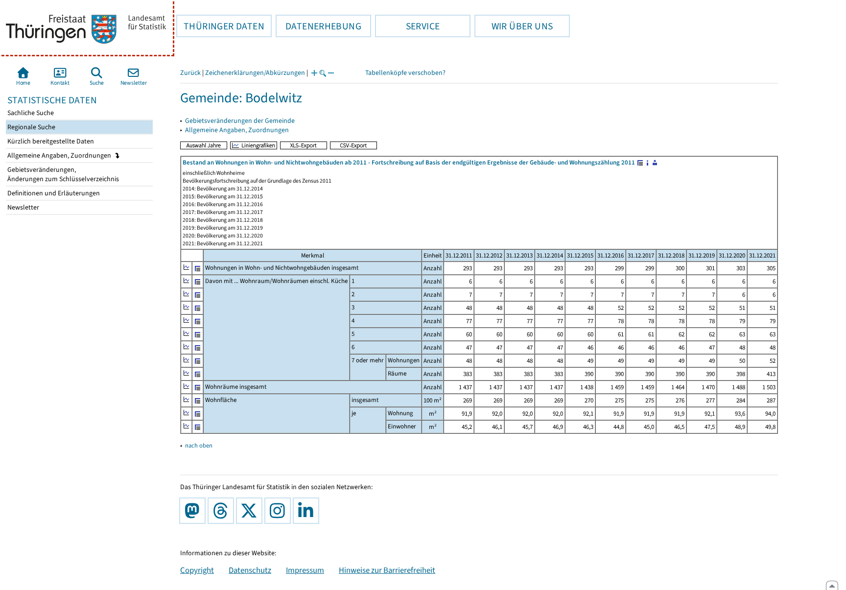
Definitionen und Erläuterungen (53, 193)
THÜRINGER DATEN (220, 26)
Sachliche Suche (30, 113)
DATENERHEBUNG (318, 26)
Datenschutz (250, 570)
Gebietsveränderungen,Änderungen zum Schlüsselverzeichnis (62, 174)
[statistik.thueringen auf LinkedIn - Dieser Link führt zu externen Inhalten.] (308, 510)
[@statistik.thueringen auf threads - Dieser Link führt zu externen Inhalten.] (223, 510)
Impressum (305, 570)
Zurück (190, 72)
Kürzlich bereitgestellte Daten (50, 141)
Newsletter (22, 207)
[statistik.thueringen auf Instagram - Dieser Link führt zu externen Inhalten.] (279, 510)
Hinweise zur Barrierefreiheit (387, 570)
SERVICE (407, 26)
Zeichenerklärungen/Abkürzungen (255, 72)
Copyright (197, 570)
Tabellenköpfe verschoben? (405, 72)
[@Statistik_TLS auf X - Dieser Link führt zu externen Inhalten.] (251, 510)
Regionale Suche (30, 127)
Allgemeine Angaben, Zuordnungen (60, 155)
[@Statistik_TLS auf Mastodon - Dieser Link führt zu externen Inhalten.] (194, 510)
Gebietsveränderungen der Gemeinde (240, 120)
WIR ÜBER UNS (513, 26)
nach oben (198, 445)
